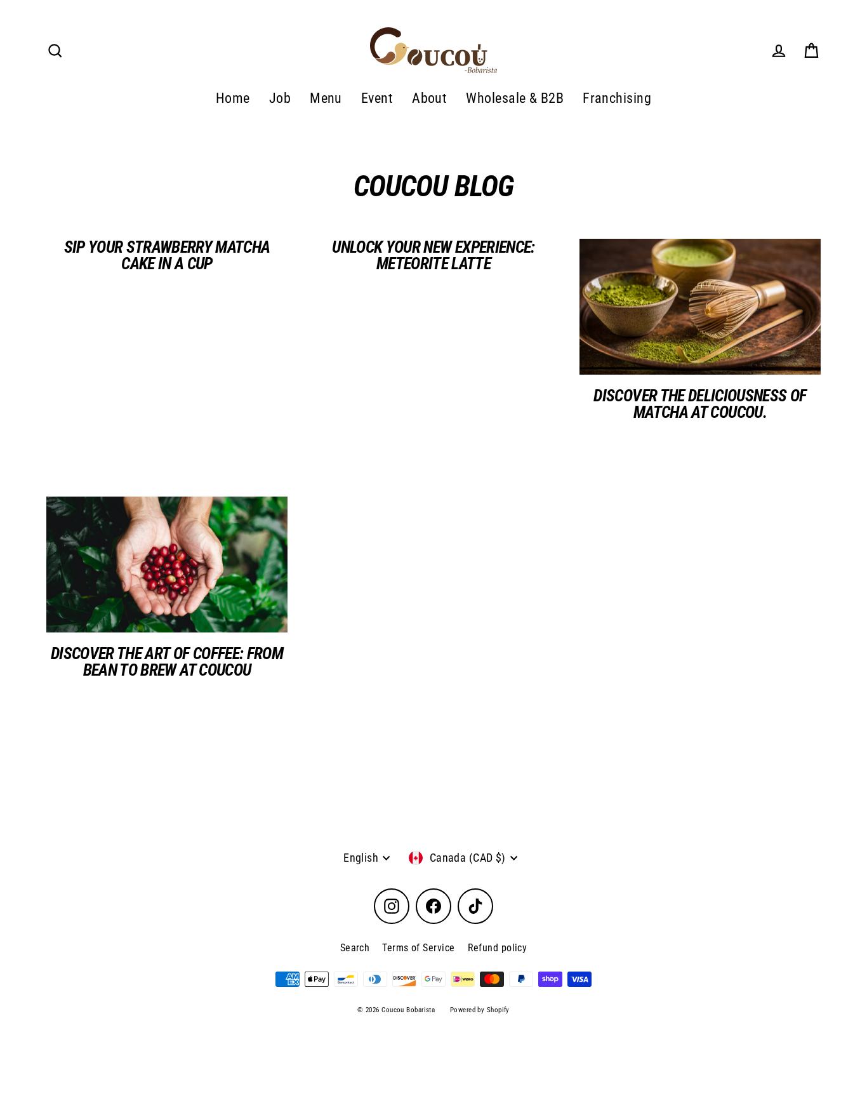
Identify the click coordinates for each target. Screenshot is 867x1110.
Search (355, 948)
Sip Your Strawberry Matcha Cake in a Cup (167, 255)
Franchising (617, 98)
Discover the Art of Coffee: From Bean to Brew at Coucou (167, 661)
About (429, 98)
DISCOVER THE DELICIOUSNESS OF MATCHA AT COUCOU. (699, 404)
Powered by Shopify (480, 1010)
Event (377, 98)
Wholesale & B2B (515, 98)
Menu (326, 98)
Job (280, 98)
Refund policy (497, 948)
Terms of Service (418, 948)
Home (233, 98)
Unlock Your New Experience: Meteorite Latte (433, 255)
